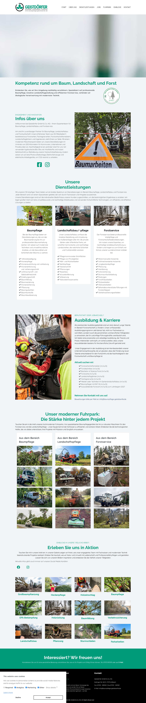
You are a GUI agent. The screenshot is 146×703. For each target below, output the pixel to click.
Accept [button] (48, 697)
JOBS (99, 7)
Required (9, 687)
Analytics (20, 687)
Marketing (31, 687)
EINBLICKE (117, 7)
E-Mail (121, 662)
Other (42, 687)
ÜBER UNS (73, 7)
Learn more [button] (8, 692)
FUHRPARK (107, 7)
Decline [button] (18, 697)
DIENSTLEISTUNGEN (86, 7)
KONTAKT (127, 7)
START (64, 7)
